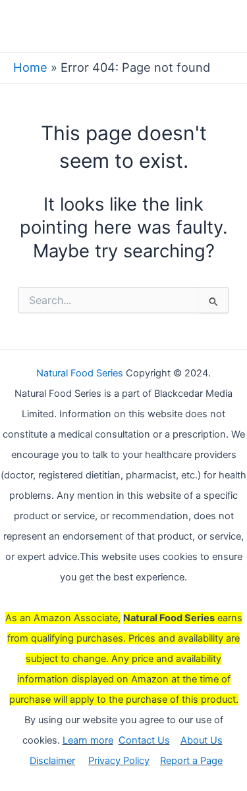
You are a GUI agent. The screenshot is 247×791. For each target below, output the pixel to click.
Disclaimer (52, 761)
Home (30, 67)
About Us (201, 740)
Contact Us (144, 740)
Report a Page (191, 761)
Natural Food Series (79, 373)
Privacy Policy (119, 761)
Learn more (88, 740)
